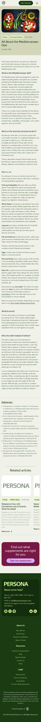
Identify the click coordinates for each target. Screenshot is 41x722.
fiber (36, 192)
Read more (6, 531)
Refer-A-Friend (20, 640)
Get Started (26, 3)
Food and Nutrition (16, 37)
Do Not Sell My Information (20, 684)
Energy (5, 499)
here (26, 242)
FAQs (20, 664)
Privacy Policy (20, 674)
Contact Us (20, 660)
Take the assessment (20, 560)
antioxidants (6, 294)
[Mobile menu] (37, 3)
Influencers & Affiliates (20, 637)
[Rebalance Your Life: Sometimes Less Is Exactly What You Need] (16, 485)
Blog (20, 654)
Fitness (5, 37)
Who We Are (20, 630)
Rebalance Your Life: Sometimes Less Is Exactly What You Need (14, 506)
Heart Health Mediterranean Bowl (22, 303)
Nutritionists (20, 634)
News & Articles (20, 657)
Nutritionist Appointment (20, 651)
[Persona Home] (3, 3)
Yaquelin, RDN (6, 49)
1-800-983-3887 (16, 595)
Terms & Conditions (20, 678)
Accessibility (20, 681)
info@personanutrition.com (21, 600)
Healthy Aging (14, 499)
